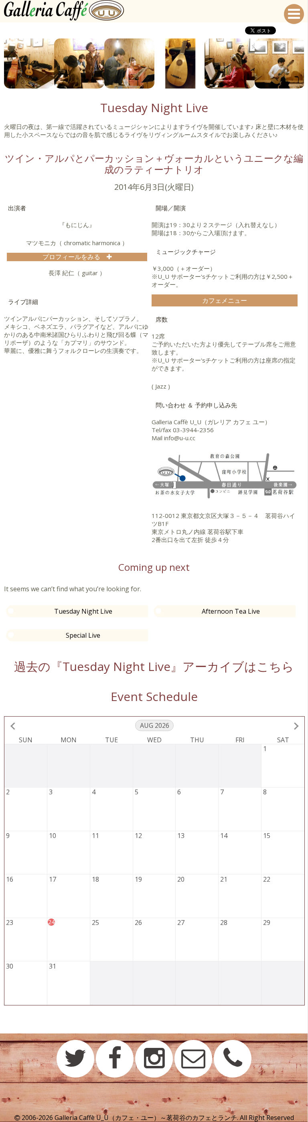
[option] (29, 63)
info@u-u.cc (179, 438)
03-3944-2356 (193, 430)
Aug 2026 (154, 725)
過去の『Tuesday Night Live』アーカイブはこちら (154, 666)
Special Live (83, 635)
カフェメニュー (224, 300)
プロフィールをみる (75, 257)
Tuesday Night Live (83, 611)
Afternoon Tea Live (231, 611)
